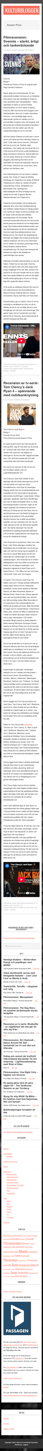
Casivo (5, 1387)
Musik (5, 1166)
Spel (8, 1190)
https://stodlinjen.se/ (30, 1395)
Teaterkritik (11, 1193)
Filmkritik (30, 1238)
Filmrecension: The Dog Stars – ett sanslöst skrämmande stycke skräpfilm (20, 1010)
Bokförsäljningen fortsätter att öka (19, 1111)
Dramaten (15, 1238)
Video (12, 1276)
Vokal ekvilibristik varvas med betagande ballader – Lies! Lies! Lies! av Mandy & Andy (20, 975)
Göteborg (25, 1243)
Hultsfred (32, 1243)
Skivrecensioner (12, 1188)
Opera (9, 1209)
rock (27, 1260)
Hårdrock (7, 1246)
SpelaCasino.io (32, 1345)
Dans (9, 1201)
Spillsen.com (19, 1358)
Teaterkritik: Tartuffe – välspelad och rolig (20, 988)
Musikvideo (6, 1256)
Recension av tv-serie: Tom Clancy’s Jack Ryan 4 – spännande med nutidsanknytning (21, 388)
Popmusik (25, 1255)
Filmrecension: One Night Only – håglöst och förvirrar (20, 1073)
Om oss (6, 1423)
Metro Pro (20, 1442)
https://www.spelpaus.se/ (12, 1395)
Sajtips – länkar (8, 1428)
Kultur (30, 1247)
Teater (9, 1212)
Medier (15, 1252)
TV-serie (12, 910)
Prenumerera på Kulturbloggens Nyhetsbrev (19, 938)
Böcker (20, 1235)
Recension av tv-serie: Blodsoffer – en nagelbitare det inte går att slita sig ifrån (20, 1026)
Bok (5, 1235)
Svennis (13, 371)
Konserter (20, 1246)
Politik (17, 1255)
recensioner (21, 1260)
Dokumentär (28, 369)
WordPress (18, 1445)
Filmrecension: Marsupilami (18, 997)
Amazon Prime (18, 369)
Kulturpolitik (7, 1153)
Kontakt (6, 1418)
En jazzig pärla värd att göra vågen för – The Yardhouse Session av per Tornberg (18, 1085)
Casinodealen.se (12, 1367)
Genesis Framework (31, 1442)
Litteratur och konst (10, 1161)
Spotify (13, 1269)
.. (3, 1143)
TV (22, 905)
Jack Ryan (30, 907)
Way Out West (21, 1276)
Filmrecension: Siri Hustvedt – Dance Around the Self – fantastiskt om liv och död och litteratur (19, 1044)
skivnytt (35, 1264)
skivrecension (7, 1269)
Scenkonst (24, 1264)
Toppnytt (16, 366)
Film (8, 1204)
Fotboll (6, 371)
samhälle (7, 1264)
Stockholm (20, 1268)
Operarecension (12, 1182)
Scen (11, 366)
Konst (26, 1247)
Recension (21, 364)
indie (13, 1246)
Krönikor (10, 1156)
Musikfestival (32, 1251)
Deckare (35, 1236)
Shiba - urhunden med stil (12, 1291)
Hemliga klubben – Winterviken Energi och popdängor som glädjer (19, 962)
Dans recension (12, 1177)
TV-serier (24, 366)
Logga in (25, 1445)
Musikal (9, 1206)
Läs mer (36, 968)
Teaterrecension (33, 1273)
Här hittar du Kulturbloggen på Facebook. (18, 1132)
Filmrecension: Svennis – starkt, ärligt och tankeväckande (21, 41)
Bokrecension (12, 1174)
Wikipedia (28, 724)
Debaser (29, 1236)
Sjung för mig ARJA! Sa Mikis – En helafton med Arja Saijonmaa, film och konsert (20, 1099)
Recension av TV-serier (15, 1185)
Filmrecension (12, 1180)
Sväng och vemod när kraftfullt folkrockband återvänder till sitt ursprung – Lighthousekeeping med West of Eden (20, 1060)
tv (4, 1276)
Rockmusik (32, 1260)
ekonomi (22, 1239)
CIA (25, 907)
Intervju (6, 1148)
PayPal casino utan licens (12, 1378)
